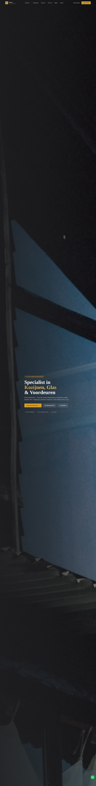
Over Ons (50, 2)
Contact (61, 2)
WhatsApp (77, 2)
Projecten (43, 2)
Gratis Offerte (86, 2)
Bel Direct (63, 405)
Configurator (36, 2)
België (56, 2)
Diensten (27, 2)
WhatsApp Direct (50, 405)
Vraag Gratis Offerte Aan (32, 405)
